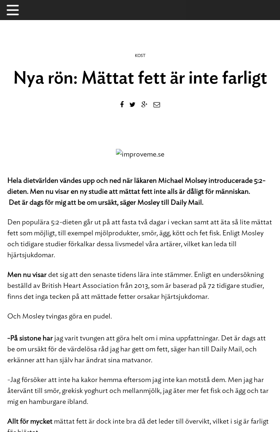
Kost (140, 56)
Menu (16, 10)
